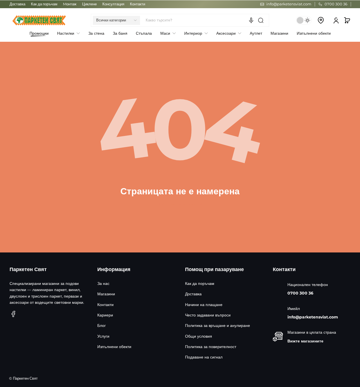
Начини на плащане (203, 304)
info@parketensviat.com (312, 317)
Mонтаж (69, 4)
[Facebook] (13, 314)
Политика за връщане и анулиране (217, 325)
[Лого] (39, 20)
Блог (101, 325)
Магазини (106, 293)
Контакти (137, 4)
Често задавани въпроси (208, 315)
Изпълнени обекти (114, 346)
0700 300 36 (300, 293)
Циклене (89, 4)
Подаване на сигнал (203, 357)
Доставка (17, 4)
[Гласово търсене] (251, 20)
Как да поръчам (44, 4)
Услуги (103, 336)
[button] (116, 20)
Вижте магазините (305, 341)
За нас (103, 283)
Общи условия (198, 336)
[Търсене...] (260, 20)
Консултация (113, 4)
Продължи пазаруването (180, 203)
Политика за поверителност (210, 346)
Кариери (105, 315)
